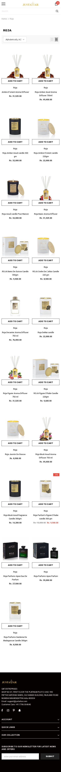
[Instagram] (8, 710)
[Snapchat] (19, 710)
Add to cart (15, 81)
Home (4, 19)
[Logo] (30, 3)
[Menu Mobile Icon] (3, 4)
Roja (12, 19)
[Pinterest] (14, 710)
